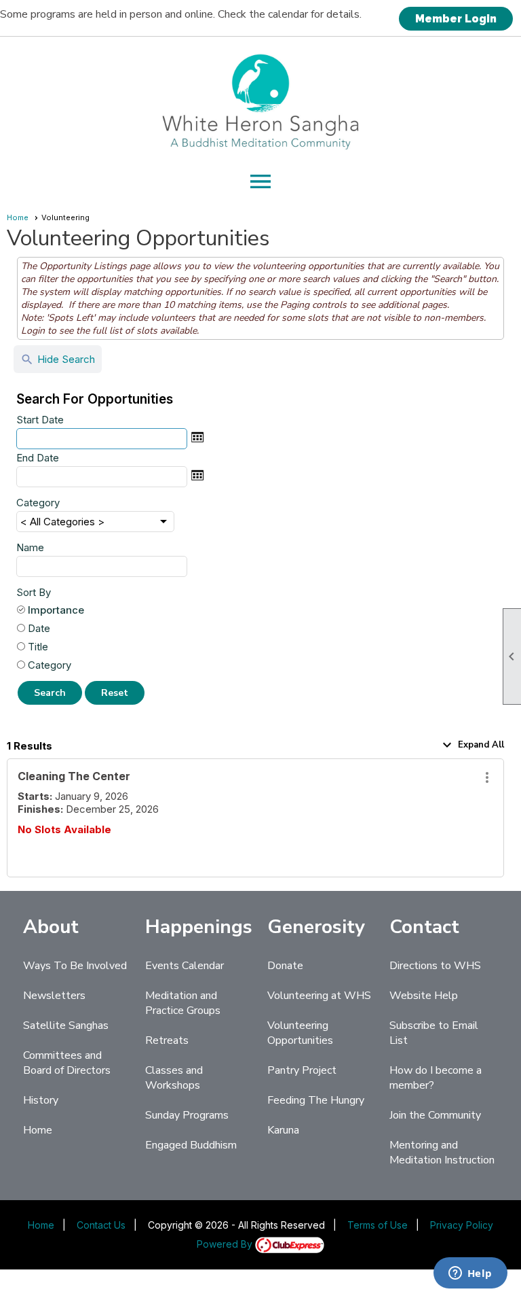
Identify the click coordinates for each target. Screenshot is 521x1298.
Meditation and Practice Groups (182, 1003)
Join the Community (435, 1115)
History (40, 1100)
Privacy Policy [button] (461, 1225)
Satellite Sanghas (66, 1025)
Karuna (283, 1130)
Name (30, 547)
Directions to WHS (435, 965)
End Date (37, 457)
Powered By (226, 1244)
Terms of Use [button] (377, 1225)
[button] (50, 693)
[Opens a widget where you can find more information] (470, 1274)
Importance (56, 609)
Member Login (456, 18)
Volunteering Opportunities (300, 1033)
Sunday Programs (187, 1115)
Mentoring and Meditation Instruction (442, 1153)
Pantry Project (301, 1070)
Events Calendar (184, 965)
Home (17, 217)
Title (38, 646)
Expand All (471, 745)
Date (39, 628)
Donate (285, 965)
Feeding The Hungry (315, 1100)
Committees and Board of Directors (67, 1063)
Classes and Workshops (174, 1078)
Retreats (167, 1040)
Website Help (423, 995)
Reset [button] (114, 692)
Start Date (40, 419)
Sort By (33, 592)
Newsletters (54, 995)
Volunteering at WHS (319, 995)
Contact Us (101, 1225)
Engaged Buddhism (191, 1145)
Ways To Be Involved (75, 965)
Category (38, 502)
